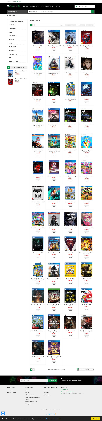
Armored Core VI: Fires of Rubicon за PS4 (54, 124)
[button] (17, 12)
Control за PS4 (70, 252)
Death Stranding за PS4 (38, 356)
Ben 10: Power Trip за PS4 (37, 228)
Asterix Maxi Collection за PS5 (70, 150)
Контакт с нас (47, 390)
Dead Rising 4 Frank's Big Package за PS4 (54, 331)
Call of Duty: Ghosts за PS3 (70, 228)
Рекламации (46, 392)
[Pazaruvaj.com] (51, 414)
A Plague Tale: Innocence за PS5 (70, 72)
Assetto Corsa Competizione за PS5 (86, 124)
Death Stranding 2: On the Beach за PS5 (86, 331)
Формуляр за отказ (30, 403)
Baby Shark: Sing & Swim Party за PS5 (86, 150)
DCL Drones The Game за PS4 (70, 305)
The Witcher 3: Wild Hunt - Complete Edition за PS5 (54, 72)
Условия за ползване (30, 394)
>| (93, 369)
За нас (27, 390)
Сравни (90, 25)
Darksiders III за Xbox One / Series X (54, 305)
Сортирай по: (61, 25)
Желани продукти (12, 392)
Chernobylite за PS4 (38, 252)
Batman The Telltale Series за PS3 (38, 202)
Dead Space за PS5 (70, 330)
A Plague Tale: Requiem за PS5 (86, 72)
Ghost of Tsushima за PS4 (54, 46)
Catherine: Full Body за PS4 (86, 228)
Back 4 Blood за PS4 (38, 176)
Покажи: (78, 25)
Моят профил (11, 390)
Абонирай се (52, 380)
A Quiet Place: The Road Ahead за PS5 (38, 98)
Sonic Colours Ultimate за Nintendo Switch (37, 72)
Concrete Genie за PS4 (54, 252)
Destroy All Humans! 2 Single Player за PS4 (54, 357)
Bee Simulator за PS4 (70, 202)
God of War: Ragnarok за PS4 (21, 71)
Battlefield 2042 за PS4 (54, 202)
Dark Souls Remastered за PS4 (38, 305)
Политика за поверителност (53, 419)
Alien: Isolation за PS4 (54, 98)
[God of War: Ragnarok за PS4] (10, 73)
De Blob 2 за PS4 (86, 304)
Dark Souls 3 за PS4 (86, 278)
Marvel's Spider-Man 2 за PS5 (21, 79)
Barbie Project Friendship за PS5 (86, 176)
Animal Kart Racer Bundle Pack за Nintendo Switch (70, 98)
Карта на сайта (47, 394)
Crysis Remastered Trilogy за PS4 (54, 279)
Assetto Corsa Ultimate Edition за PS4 (38, 150)
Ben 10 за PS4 (86, 202)
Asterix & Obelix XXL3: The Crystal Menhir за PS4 (54, 150)
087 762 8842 (18, 1)
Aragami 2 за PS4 (86, 98)
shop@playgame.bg (70, 391)
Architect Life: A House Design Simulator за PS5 (38, 124)
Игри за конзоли (12, 15)
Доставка (28, 392)
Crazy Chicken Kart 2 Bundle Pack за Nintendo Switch (38, 279)
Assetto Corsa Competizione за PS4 (70, 124)
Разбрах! (95, 419)
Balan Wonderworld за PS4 (54, 176)
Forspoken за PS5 (37, 46)
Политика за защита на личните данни (33, 398)
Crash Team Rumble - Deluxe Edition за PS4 (86, 253)
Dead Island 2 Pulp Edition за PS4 (38, 331)
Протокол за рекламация (31, 401)
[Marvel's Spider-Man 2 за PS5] (10, 81)
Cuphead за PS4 (70, 278)
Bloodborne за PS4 (54, 228)
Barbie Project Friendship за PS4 (70, 176)
